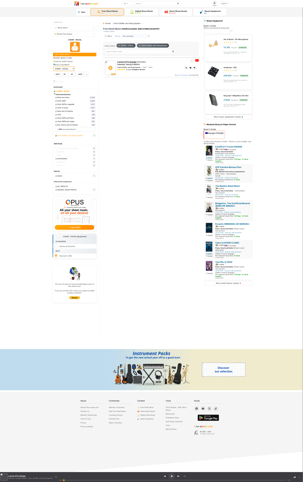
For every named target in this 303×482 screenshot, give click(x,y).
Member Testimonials (88, 415)
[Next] (178, 476)
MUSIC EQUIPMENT (62, 65)
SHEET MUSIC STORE (63, 58)
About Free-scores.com (89, 407)
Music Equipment (147, 419)
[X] (209, 408)
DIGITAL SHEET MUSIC (64, 61)
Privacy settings (86, 426)
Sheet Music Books (147, 411)
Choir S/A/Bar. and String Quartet (154, 45)
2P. (65, 74)
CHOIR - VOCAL (62, 91)
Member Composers (117, 407)
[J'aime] (56, 477)
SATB (80, 74)
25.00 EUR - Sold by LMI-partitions (228, 252)
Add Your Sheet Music (117, 411)
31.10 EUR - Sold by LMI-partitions (228, 212)
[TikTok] (215, 408)
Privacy (83, 423)
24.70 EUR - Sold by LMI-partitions (228, 233)
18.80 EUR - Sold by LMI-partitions (228, 271)
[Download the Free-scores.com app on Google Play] (208, 418)
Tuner (168, 425)
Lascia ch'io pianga (131, 63)
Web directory (171, 429)
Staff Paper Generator (174, 422)
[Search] (173, 51)
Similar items (219, 163)
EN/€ (223, 3)
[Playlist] (300, 477)
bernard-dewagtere (182, 75)
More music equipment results (228, 117)
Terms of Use (85, 419)
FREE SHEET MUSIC (62, 54)
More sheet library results (228, 283)
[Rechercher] (178, 3)
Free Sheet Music (147, 407)
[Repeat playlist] (184, 476)
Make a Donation (115, 423)
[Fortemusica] (196, 432)
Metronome (170, 414)
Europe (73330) (216, 133)
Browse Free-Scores (64, 34)
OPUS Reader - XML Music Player (176, 408)
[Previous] (165, 476)
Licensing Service (116, 415)
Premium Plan (114, 419)
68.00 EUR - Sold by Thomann (226, 195)
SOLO (58, 74)
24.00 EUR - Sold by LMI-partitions (228, 155)
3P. (72, 74)
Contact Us (84, 411)
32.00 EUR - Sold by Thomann (226, 178)
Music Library (62, 28)
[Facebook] (196, 408)
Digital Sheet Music (147, 415)
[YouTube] (203, 408)
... (87, 74)
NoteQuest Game (172, 418)
